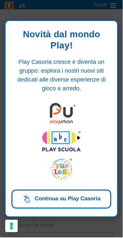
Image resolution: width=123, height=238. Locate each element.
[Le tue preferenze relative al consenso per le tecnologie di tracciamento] (11, 226)
